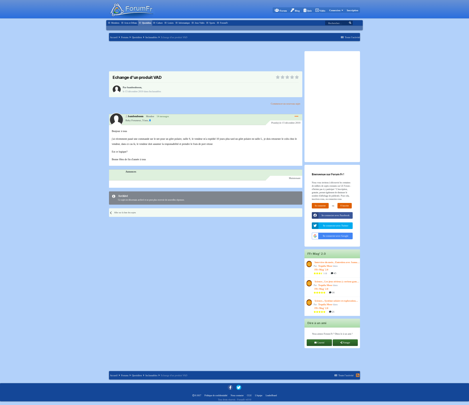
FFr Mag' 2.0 (321, 269)
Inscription (352, 10)
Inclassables (155, 91)
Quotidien (146, 23)
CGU (249, 395)
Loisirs (170, 23)
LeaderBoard (271, 395)
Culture (159, 23)
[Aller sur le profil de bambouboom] (117, 89)
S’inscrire (344, 205)
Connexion (335, 10)
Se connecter (320, 205)
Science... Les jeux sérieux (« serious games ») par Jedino (337, 281)
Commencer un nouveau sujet (285, 103)
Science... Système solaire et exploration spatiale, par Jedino (335, 301)
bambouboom (134, 87)
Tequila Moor (325, 266)
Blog (297, 10)
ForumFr (223, 23)
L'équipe (258, 395)
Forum (283, 10)
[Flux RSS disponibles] (357, 375)
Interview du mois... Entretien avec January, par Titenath (337, 262)
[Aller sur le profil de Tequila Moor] (309, 264)
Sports (212, 23)
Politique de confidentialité (215, 395)
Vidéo (322, 10)
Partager (346, 342)
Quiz (309, 10)
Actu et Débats (130, 23)
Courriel (320, 342)
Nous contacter (237, 395)
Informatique (184, 23)
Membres (115, 23)
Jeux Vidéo (199, 23)
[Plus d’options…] (296, 116)
